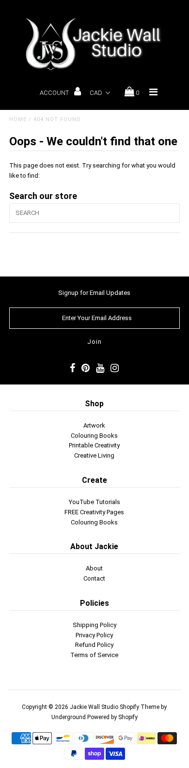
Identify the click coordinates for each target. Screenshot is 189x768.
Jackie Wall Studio (94, 707)
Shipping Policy (94, 625)
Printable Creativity (94, 445)
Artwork (94, 425)
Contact (94, 578)
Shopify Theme (139, 707)
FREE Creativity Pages (94, 512)
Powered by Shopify (112, 717)
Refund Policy (94, 644)
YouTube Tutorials (94, 502)
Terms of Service (94, 655)
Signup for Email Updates (94, 292)
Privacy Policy (94, 635)
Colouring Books (94, 435)
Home (18, 119)
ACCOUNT (55, 92)
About (94, 568)
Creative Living (94, 455)
